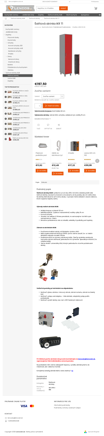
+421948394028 (13, 421)
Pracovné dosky (13, 37)
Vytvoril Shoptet (93, 432)
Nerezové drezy (13, 59)
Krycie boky (12, 40)
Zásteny (10, 70)
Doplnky (8, 35)
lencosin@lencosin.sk (86, 359)
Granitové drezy (14, 62)
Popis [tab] (37, 182)
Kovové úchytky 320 (15, 46)
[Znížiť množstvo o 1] (42, 107)
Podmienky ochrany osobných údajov (67, 408)
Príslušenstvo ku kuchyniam (17, 67)
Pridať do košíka (53, 106)
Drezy (10, 56)
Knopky (10, 54)
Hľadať (63, 8)
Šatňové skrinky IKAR (13, 73)
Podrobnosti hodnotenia (61, 27)
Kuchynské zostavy (12, 29)
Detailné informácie (42, 119)
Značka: (78, 27)
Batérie (10, 65)
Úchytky (10, 43)
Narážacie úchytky (14, 51)
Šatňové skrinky (13, 76)
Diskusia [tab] (44, 182)
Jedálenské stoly (11, 32)
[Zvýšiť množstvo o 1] (42, 104)
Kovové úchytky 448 (15, 48)
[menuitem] (11, 14)
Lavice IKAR (11, 78)
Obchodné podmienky (49, 2)
